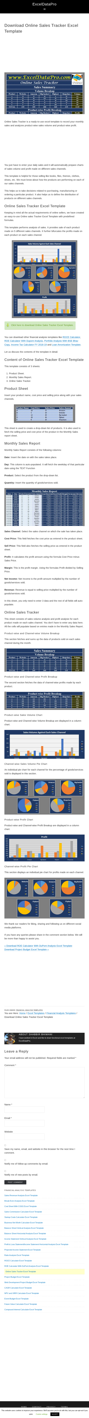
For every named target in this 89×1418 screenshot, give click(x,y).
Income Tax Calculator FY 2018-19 (29, 344)
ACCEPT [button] (55, 1414)
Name (8, 1104)
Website (8, 1131)
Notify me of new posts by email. (21, 1174)
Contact (37, 1407)
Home (22, 1013)
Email (8, 1118)
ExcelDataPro (44, 4)
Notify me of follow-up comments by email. (26, 1163)
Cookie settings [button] (42, 1414)
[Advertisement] (44, 53)
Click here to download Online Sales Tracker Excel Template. (42, 325)
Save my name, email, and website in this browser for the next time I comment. (39, 1151)
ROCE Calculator (71, 337)
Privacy (51, 1407)
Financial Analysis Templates (29, 1010)
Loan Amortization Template (66, 344)
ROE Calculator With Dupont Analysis (23, 341)
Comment (10, 1065)
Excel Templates (36, 1013)
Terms (64, 1407)
